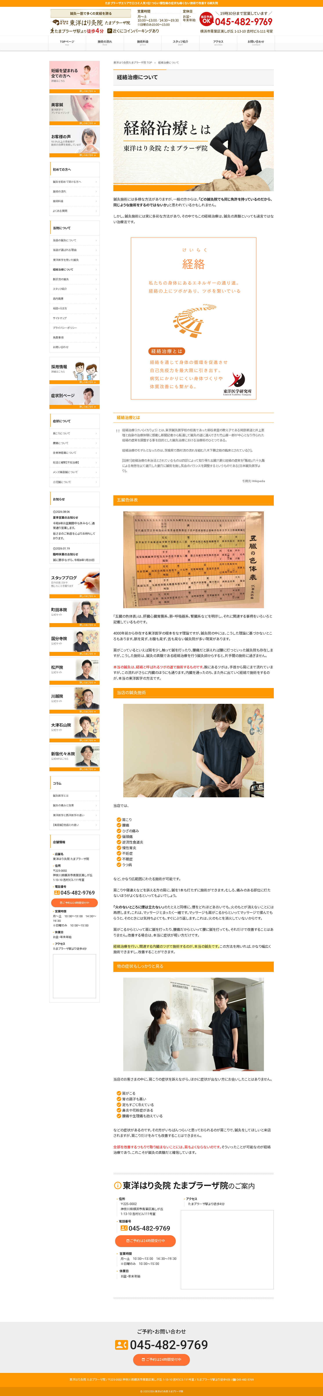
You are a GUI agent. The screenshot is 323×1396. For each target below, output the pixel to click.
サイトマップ (60, 318)
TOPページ (67, 43)
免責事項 (58, 337)
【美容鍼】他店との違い (66, 825)
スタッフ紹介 (180, 43)
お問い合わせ (256, 43)
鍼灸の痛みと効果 (63, 805)
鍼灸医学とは (61, 795)
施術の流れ (105, 43)
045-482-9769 (145, 1228)
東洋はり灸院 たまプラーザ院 (169, 1391)
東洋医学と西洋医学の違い (68, 815)
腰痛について (60, 443)
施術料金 (143, 43)
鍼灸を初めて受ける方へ (67, 181)
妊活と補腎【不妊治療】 (66, 462)
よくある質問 (60, 210)
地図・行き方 (60, 308)
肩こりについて (61, 433)
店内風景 (58, 298)
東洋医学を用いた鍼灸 (66, 260)
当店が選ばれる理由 (64, 250)
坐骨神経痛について (64, 452)
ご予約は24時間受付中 (145, 1241)
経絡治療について (63, 269)
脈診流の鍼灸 (61, 279)
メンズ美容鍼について (65, 472)
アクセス (218, 43)
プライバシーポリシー (65, 327)
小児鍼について (62, 482)
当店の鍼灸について (64, 240)
